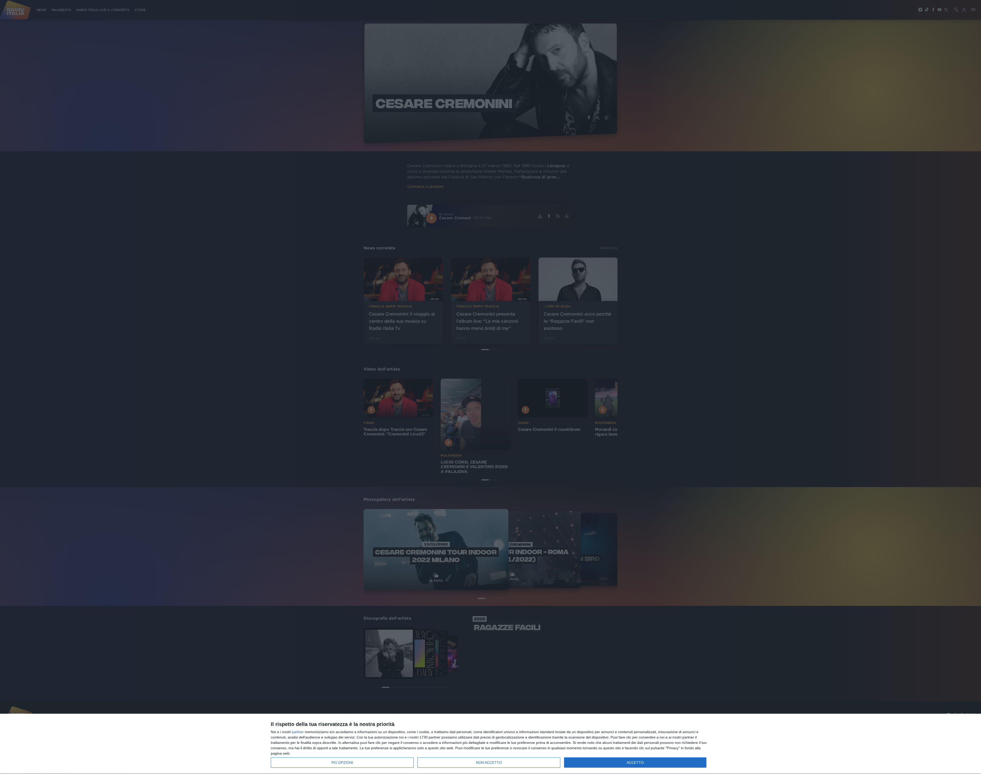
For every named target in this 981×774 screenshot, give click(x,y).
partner (298, 732)
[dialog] (490, 744)
